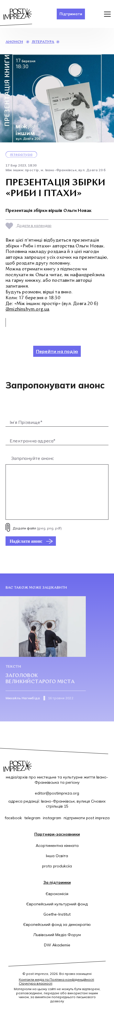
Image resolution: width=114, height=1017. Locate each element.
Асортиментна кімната (57, 845)
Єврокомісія (57, 893)
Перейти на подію (57, 351)
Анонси (14, 42)
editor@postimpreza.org (57, 793)
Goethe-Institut (57, 914)
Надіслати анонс (26, 541)
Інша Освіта (57, 855)
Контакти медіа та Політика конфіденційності (56, 979)
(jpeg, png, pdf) (37, 528)
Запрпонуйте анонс (32, 458)
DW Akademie (57, 944)
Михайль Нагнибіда (23, 698)
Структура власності (35, 983)
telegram (32, 817)
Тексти (13, 666)
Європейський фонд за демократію (57, 924)
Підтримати (70, 14)
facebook (13, 817)
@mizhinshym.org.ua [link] (28, 309)
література (43, 42)
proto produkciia (57, 866)
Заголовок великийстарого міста (40, 679)
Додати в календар (33, 225)
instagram (52, 817)
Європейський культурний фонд (57, 903)
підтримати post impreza (87, 817)
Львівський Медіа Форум (57, 934)
